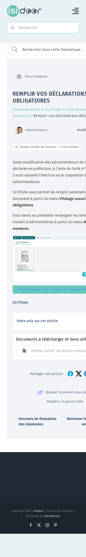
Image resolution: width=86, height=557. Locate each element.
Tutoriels (20, 116)
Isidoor (38, 511)
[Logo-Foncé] (24, 7)
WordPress (52, 516)
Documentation (26, 109)
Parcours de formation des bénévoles (37, 421)
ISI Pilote (53, 109)
